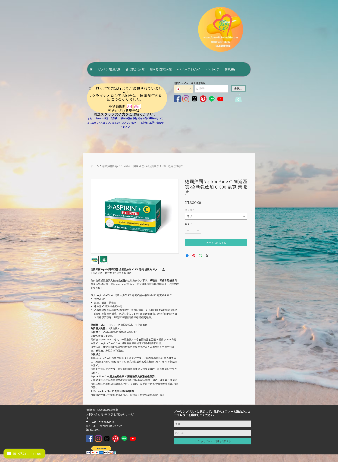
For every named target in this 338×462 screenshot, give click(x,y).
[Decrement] (187, 230)
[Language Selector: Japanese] (183, 89)
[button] (109, 69)
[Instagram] (185, 98)
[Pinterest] (203, 98)
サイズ (189, 210)
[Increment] (198, 230)
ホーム (95, 166)
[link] (238, 98)
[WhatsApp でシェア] (200, 256)
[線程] (194, 98)
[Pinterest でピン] (194, 256)
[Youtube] (220, 98)
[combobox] (216, 216)
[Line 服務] (211, 98)
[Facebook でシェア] (187, 256)
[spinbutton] (193, 230)
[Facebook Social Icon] (177, 98)
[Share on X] (207, 256)
